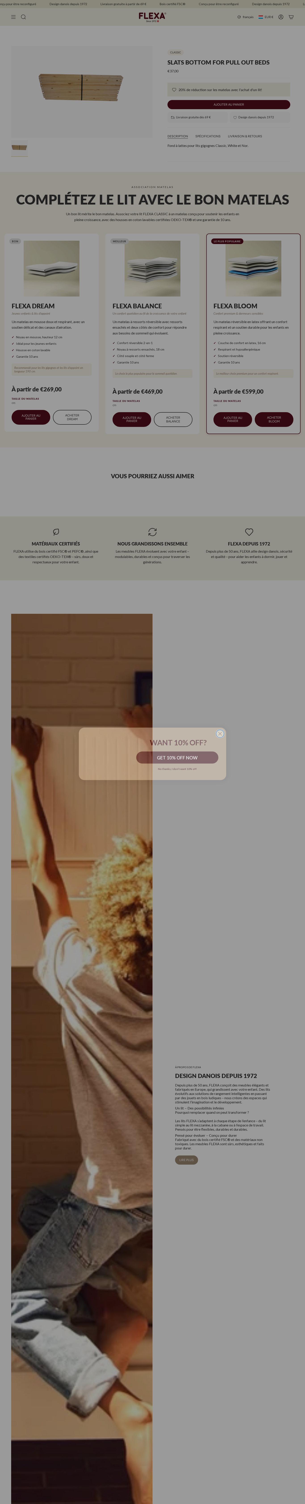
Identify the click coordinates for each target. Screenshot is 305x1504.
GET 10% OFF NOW (177, 755)
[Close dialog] (220, 721)
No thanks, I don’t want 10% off (177, 767)
